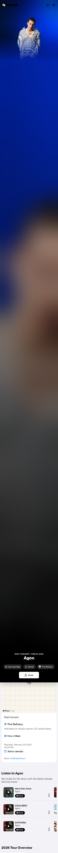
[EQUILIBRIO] (8, 809)
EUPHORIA (20, 822)
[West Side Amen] (8, 792)
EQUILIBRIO (21, 805)
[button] (54, 5)
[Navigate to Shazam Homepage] (9, 5)
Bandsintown (19, 758)
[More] (49, 795)
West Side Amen (23, 788)
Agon (17, 791)
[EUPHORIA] (8, 826)
